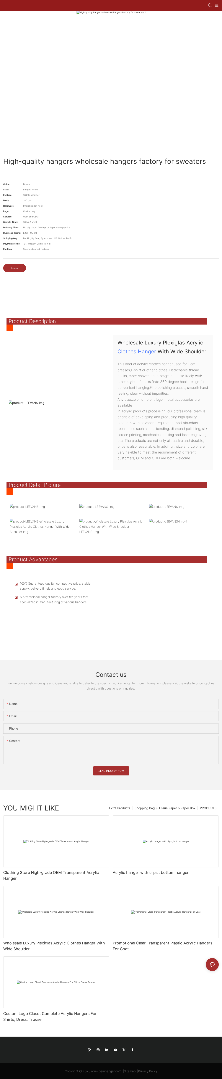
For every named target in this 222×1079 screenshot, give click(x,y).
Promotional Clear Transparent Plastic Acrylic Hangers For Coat (162, 946)
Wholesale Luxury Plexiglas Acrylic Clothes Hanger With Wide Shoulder (54, 946)
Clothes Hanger (137, 351)
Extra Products (119, 808)
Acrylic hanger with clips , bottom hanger (151, 872)
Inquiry (14, 268)
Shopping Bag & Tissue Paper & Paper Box (165, 808)
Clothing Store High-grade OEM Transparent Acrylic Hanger (51, 875)
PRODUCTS (208, 808)
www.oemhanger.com (106, 1071)
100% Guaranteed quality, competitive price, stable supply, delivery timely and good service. (55, 586)
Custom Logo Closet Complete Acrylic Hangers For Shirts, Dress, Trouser (50, 1016)
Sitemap (129, 1071)
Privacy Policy (147, 1071)
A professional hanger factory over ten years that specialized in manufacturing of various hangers (54, 599)
